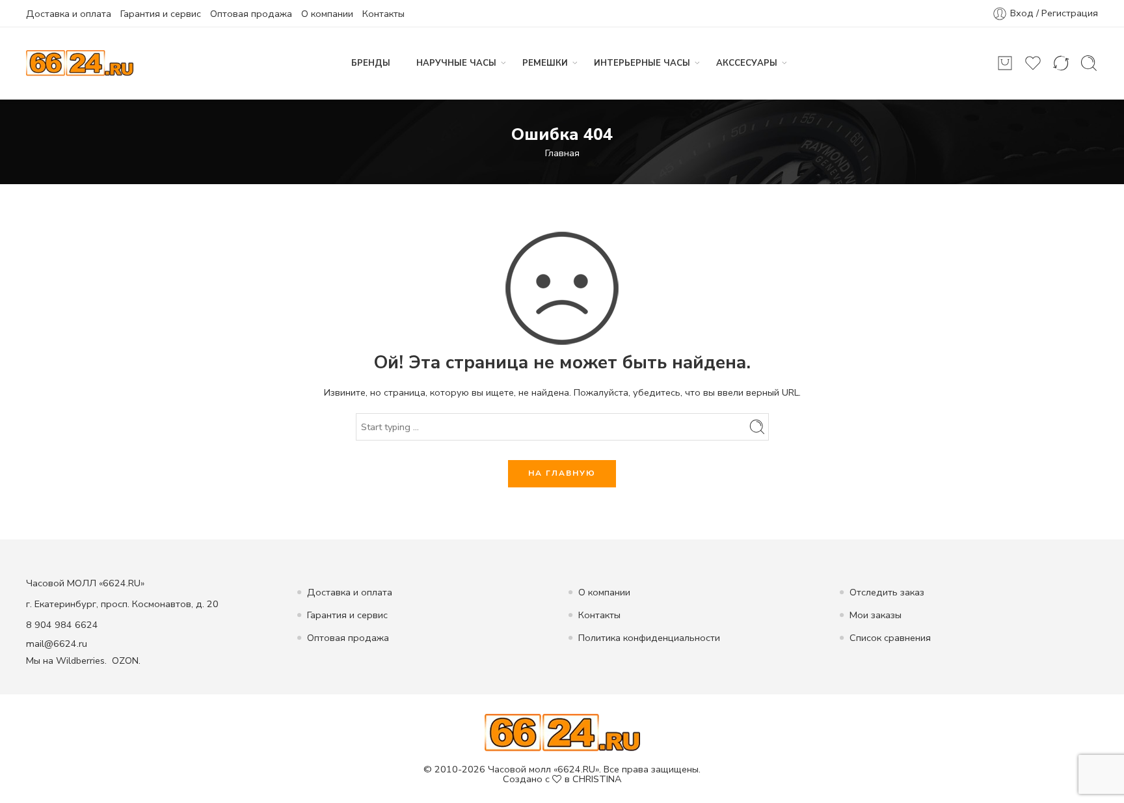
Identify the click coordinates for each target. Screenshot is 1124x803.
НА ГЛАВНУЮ (562, 473)
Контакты (383, 13)
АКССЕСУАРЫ (746, 63)
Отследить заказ (887, 592)
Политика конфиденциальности (649, 637)
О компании (327, 13)
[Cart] (1005, 63)
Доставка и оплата (68, 13)
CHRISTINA (597, 778)
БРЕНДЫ (370, 63)
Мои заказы (876, 614)
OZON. (126, 660)
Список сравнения (890, 637)
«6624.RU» (576, 769)
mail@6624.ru (56, 643)
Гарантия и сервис (160, 13)
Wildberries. (81, 660)
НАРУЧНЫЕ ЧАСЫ (456, 63)
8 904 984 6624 (62, 624)
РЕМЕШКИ (545, 63)
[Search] (1089, 63)
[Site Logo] (562, 732)
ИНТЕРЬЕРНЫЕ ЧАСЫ (642, 63)
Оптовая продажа (251, 13)
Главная (562, 152)
